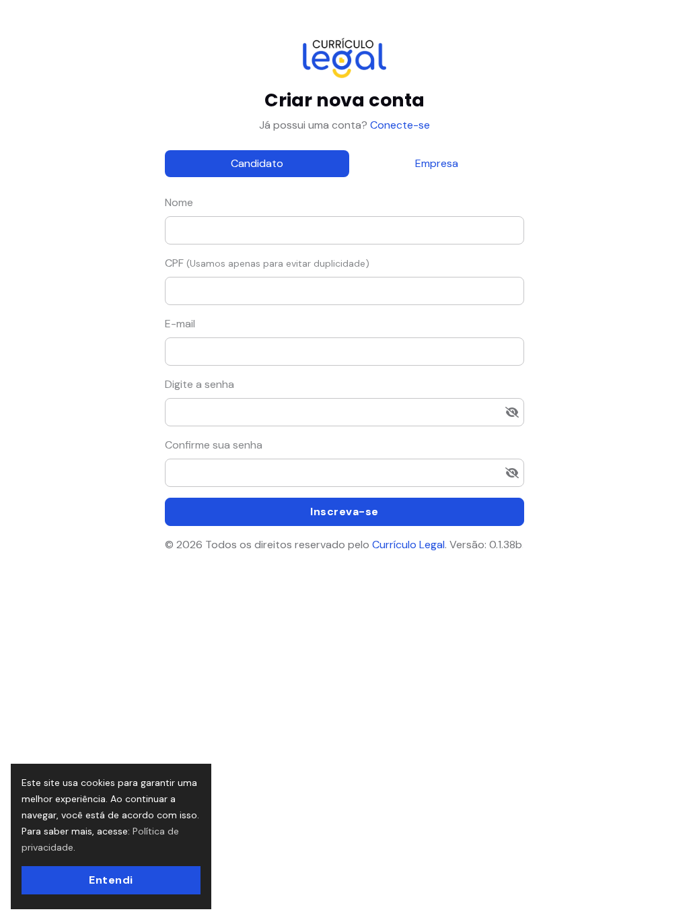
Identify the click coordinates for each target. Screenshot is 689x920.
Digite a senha (199, 384)
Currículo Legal (408, 544)
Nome (179, 202)
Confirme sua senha (213, 445)
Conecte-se (398, 125)
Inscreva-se (344, 511)
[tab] (257, 163)
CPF (267, 263)
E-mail (180, 324)
